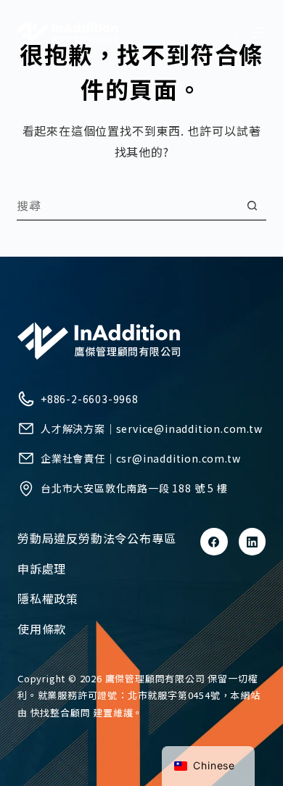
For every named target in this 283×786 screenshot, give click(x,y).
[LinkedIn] (252, 541)
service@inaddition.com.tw (189, 428)
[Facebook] (214, 541)
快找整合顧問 (60, 712)
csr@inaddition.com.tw (178, 458)
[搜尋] (233, 33)
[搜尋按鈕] (252, 205)
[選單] (259, 32)
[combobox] (127, 205)
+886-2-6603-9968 (90, 399)
